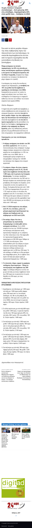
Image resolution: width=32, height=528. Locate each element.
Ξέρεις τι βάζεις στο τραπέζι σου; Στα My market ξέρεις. (26, 436)
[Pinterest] (10, 40)
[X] (6, 40)
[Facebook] (3, 40)
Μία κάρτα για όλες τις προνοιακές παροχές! (15, 436)
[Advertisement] (16, 401)
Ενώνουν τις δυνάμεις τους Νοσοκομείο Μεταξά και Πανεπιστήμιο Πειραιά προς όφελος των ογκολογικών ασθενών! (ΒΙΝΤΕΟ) (5, 440)
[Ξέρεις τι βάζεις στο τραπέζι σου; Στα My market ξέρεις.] (26, 430)
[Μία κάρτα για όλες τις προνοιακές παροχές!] (16, 430)
